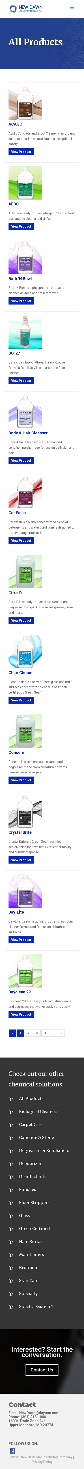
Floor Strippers (34, 1202)
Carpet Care (31, 1124)
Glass (24, 1215)
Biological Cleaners (38, 1111)
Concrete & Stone (36, 1137)
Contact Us (42, 1370)
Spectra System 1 (36, 1306)
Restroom (29, 1267)
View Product (21, 152)
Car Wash (17, 512)
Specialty (28, 1293)
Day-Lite (16, 912)
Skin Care (28, 1280)
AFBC (14, 204)
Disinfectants (32, 1176)
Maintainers (31, 1254)
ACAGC (15, 124)
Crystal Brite (20, 832)
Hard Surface (32, 1241)
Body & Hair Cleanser (28, 433)
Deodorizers (31, 1163)
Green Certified (34, 1228)
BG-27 (14, 353)
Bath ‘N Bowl (20, 278)
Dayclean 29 (20, 992)
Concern (16, 752)
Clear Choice (20, 672)
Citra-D (15, 592)
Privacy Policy (42, 1462)
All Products (31, 1098)
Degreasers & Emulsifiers (44, 1150)
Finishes (27, 1189)
